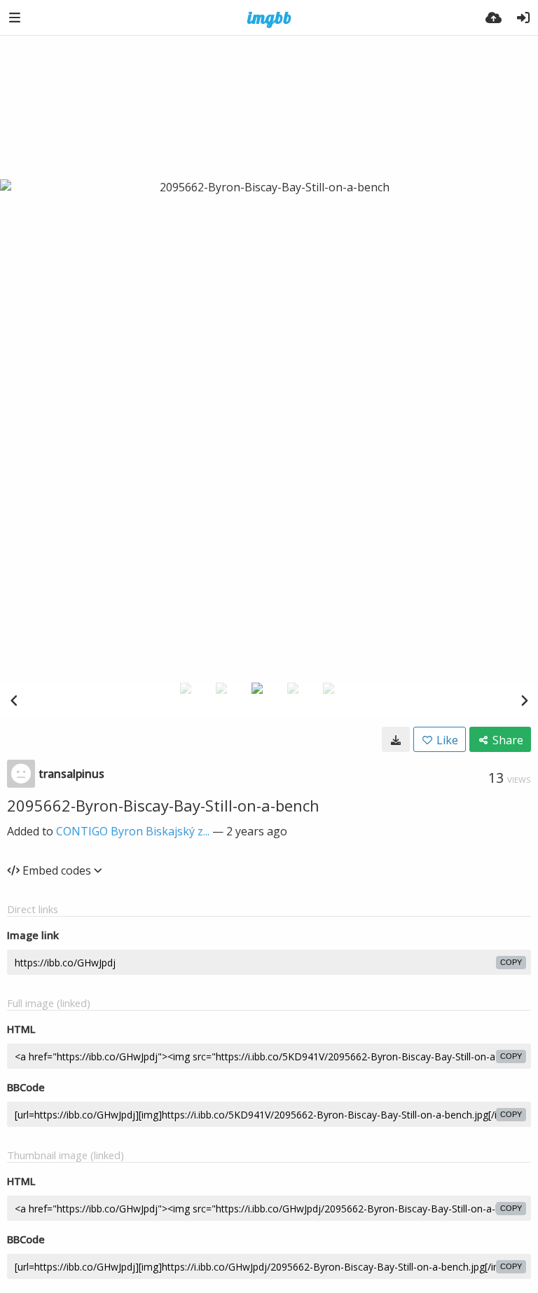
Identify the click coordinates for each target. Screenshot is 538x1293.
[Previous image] (14, 700)
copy (511, 962)
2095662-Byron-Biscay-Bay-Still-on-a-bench (163, 805)
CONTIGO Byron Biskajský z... (132, 831)
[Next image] (524, 700)
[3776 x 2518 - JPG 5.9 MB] (396, 739)
